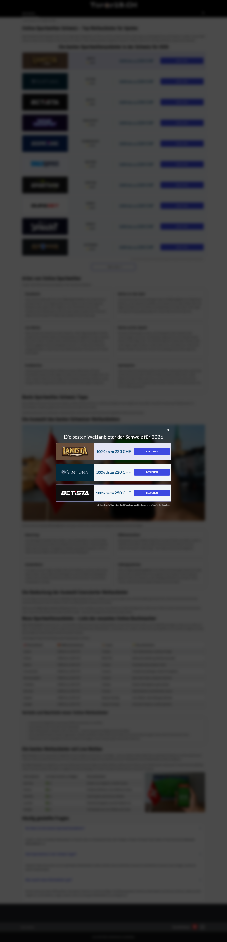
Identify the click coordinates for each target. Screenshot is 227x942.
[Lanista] (75, 451)
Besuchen (152, 451)
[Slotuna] (75, 472)
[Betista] (75, 493)
